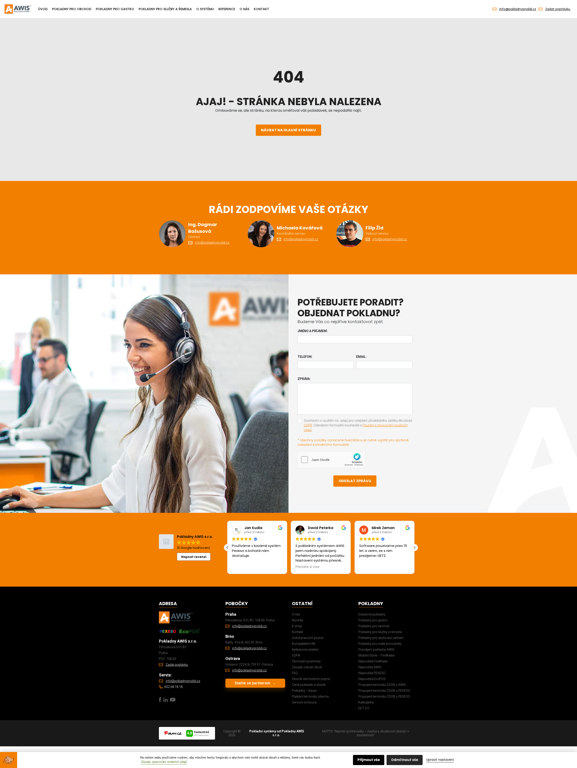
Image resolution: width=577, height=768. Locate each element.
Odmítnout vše (404, 759)
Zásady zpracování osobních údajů (164, 761)
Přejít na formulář (230, 414)
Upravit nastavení (440, 759)
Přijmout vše (368, 759)
